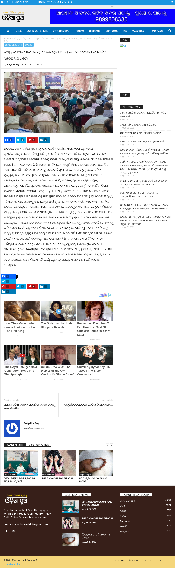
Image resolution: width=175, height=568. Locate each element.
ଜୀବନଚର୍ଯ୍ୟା (112, 30)
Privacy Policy (148, 560)
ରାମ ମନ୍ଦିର (157, 30)
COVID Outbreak (37, 30)
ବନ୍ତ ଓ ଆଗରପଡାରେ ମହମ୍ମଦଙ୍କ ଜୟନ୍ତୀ (142, 141)
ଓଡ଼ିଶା (19, 30)
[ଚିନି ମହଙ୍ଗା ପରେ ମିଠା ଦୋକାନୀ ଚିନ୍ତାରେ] (96, 463)
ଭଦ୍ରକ (29, 44)
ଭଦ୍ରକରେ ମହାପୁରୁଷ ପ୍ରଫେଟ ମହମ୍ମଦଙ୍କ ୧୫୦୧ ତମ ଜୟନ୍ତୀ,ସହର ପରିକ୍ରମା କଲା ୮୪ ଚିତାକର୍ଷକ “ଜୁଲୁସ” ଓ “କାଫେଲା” (145, 220)
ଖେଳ (125, 30)
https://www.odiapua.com (34, 428)
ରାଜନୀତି (80, 30)
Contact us (133, 560)
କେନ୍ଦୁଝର (124, 531)
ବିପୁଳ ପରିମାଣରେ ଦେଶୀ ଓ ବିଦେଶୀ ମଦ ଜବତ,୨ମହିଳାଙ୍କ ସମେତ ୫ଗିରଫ (139, 194)
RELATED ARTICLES (15, 445)
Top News (125, 521)
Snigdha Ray (13, 64)
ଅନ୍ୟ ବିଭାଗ (138, 30)
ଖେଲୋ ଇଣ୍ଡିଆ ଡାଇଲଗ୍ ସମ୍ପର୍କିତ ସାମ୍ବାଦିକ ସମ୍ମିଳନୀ (19, 480)
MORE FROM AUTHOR (39, 445)
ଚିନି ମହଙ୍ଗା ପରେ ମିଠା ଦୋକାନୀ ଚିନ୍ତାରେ (93, 480)
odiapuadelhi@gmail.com (32, 524)
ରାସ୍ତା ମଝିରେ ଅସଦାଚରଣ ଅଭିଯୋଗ (57, 478)
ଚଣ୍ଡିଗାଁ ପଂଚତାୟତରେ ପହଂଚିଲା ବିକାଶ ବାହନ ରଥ (88, 404)
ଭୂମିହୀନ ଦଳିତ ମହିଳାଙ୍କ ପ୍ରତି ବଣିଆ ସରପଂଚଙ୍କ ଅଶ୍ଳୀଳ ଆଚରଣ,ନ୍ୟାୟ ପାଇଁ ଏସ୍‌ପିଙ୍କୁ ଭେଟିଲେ (145, 151)
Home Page (119, 560)
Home (7, 38)
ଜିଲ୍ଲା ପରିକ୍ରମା (61, 30)
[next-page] (111, 445)
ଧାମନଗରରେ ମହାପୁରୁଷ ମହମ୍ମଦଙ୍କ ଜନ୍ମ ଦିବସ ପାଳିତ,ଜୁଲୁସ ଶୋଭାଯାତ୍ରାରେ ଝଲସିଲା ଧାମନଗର (144, 206)
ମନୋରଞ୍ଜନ (95, 30)
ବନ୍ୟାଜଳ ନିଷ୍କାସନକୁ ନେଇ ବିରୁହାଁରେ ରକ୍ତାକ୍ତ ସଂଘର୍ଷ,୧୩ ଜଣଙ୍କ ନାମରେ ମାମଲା (143, 182)
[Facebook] (167, 2)
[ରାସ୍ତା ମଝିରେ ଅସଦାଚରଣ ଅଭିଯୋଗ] (59, 463)
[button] (169, 31)
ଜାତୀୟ (123, 516)
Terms (161, 560)
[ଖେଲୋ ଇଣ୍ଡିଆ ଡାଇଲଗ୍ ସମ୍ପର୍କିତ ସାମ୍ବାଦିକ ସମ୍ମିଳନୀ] (21, 463)
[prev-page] (107, 445)
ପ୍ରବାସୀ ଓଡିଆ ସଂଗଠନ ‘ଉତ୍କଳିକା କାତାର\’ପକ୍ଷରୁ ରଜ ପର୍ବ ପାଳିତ (29, 406)
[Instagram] (172, 2)
